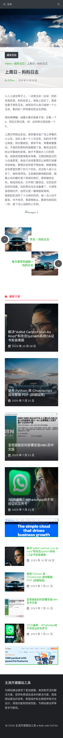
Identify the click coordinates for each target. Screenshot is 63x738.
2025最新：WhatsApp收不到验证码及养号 (42, 627)
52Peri (11, 80)
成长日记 (11, 55)
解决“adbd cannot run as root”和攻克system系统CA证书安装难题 (31, 336)
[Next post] (58, 263)
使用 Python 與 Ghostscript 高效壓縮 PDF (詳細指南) (39, 577)
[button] (58, 4)
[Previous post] (4, 239)
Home (8, 63)
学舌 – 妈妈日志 (39, 239)
